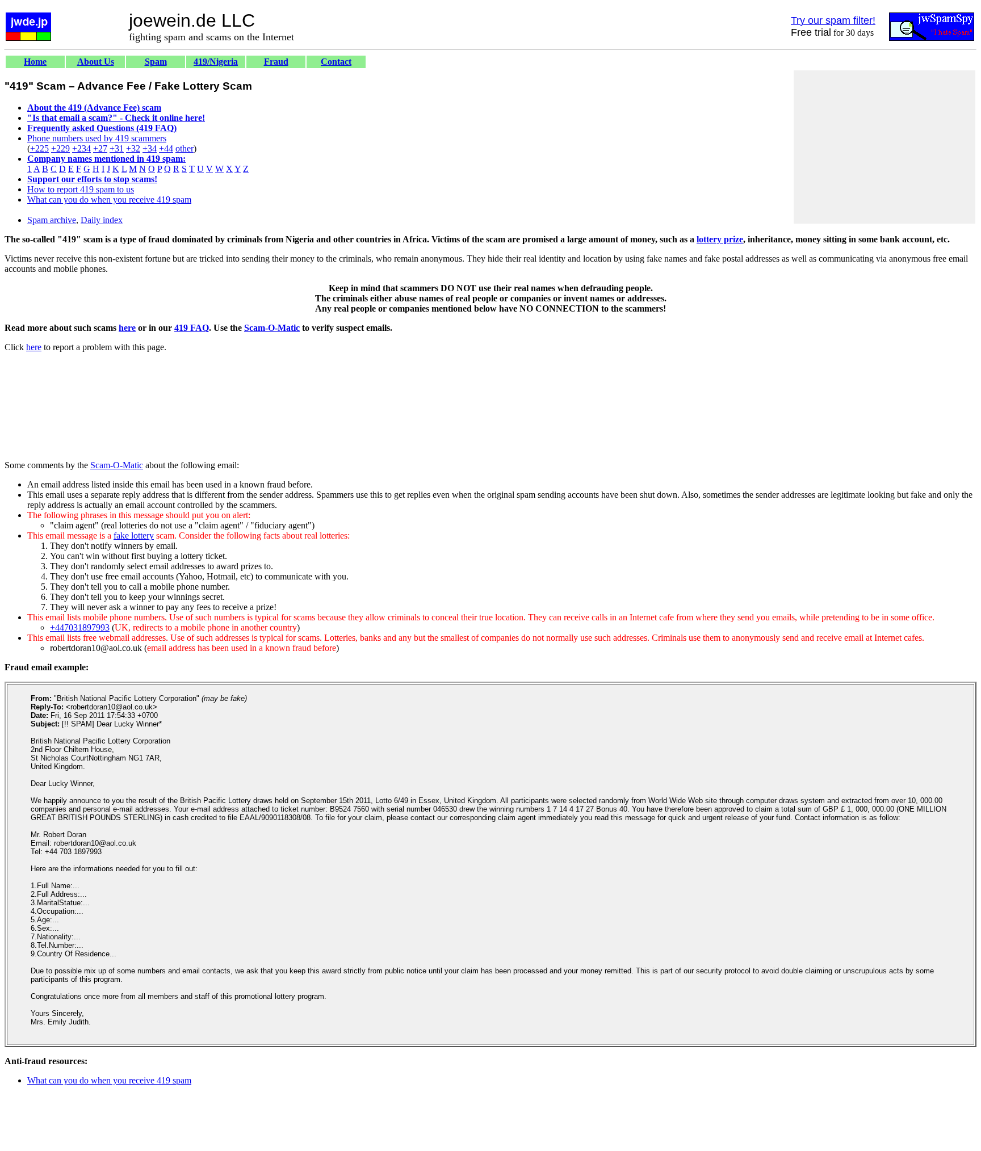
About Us (95, 61)
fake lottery (134, 535)
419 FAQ (191, 328)
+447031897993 (80, 627)
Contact (336, 61)
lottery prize (720, 239)
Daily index (102, 220)
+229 (60, 148)
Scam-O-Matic (272, 328)
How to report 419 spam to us (80, 189)
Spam (156, 61)
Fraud (276, 61)
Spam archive (51, 220)
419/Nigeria (216, 61)
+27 (100, 148)
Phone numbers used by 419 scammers (96, 138)
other (184, 148)
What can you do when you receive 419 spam (109, 199)
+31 (117, 148)
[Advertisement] (884, 147)
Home (35, 61)
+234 (81, 148)
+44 (166, 148)
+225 (39, 148)
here (127, 328)
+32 (133, 148)
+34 (149, 148)
